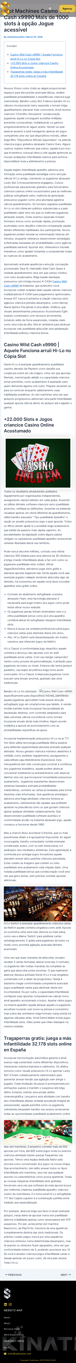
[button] (50, 8)
